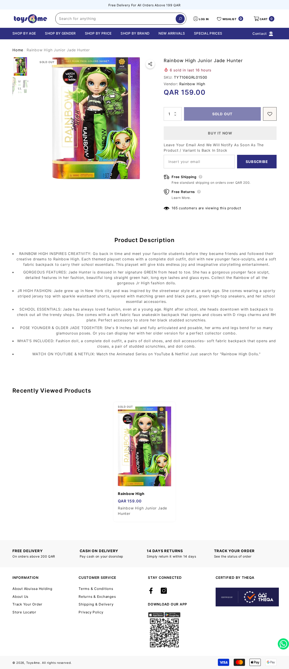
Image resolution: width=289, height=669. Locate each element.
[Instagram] (163, 591)
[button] (264, 18)
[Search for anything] (120, 19)
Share (150, 63)
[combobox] (116, 19)
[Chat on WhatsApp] (283, 642)
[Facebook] (150, 591)
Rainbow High (192, 84)
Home (17, 50)
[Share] (150, 63)
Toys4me (33, 662)
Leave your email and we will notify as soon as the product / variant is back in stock (214, 148)
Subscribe (257, 161)
